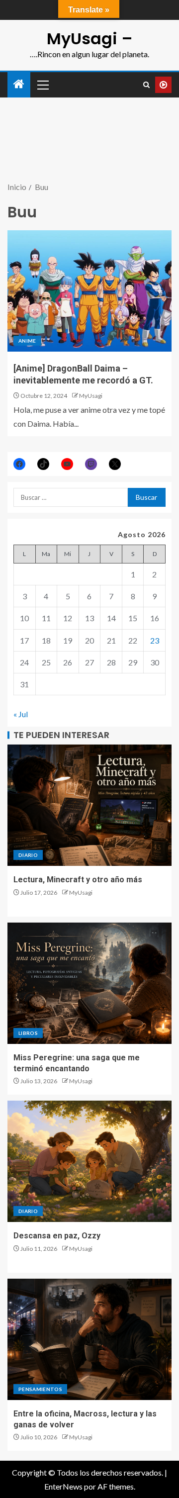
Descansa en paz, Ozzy (56, 1235)
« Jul (20, 714)
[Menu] (42, 84)
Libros (28, 1033)
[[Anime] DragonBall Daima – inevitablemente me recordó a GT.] (89, 291)
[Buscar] (146, 84)
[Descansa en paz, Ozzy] (89, 1161)
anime (27, 341)
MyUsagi (90, 395)
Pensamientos (40, 1389)
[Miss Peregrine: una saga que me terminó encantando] (89, 983)
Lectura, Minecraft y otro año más (77, 879)
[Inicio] (18, 84)
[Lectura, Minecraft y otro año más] (89, 805)
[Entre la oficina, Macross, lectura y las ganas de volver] (89, 1339)
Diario (28, 855)
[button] (42, 84)
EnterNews (63, 1486)
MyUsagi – (90, 38)
